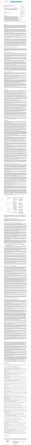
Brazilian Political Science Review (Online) (9, 5)
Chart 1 (4, 194)
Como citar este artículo (23, 12)
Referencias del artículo (23, 11)
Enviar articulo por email (23, 14)
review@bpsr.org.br (15, 444)
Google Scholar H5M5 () (23, 8)
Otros (20, 18)
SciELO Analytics (22, 7)
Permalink (22, 19)
